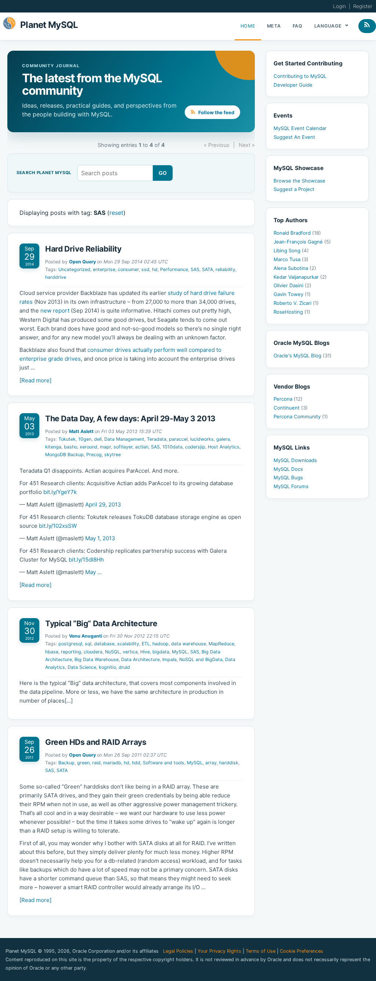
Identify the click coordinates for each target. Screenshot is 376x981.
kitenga (53, 447)
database (104, 643)
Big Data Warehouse (97, 659)
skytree (112, 454)
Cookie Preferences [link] (301, 951)
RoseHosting (292, 312)
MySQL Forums (291, 486)
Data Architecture (140, 659)
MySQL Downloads (295, 460)
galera (223, 439)
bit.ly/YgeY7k (60, 491)
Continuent (291, 408)
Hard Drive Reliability (83, 248)
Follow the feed (215, 112)
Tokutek (67, 439)
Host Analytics (223, 447)
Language (328, 26)
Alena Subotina (295, 268)
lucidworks (202, 439)
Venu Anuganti (85, 636)
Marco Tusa (291, 259)
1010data (172, 447)
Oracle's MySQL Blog (303, 355)
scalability (128, 643)
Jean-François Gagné (302, 242)
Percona (288, 399)
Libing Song (291, 250)
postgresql (70, 643)
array (211, 762)
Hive (145, 651)
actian (141, 447)
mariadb (112, 762)
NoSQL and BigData (201, 659)
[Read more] (35, 380)
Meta (274, 26)
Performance (174, 269)
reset (116, 212)
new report (54, 310)
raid (96, 762)
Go (163, 173)
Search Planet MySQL (44, 173)
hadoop (160, 643)
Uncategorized (74, 269)
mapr (105, 447)
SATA (207, 269)
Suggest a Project (294, 189)
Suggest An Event (294, 137)
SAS (195, 269)
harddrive (55, 277)
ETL (146, 643)
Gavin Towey (292, 294)
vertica (130, 651)
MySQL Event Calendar (300, 128)
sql (88, 643)
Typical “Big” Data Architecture (101, 623)
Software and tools (163, 762)
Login (339, 6)
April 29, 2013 (103, 504)
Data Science (82, 667)
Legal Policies (178, 951)
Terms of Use (260, 951)
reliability (225, 269)
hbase (51, 651)
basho (70, 447)
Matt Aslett (81, 431)
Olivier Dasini (292, 285)
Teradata (156, 439)
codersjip (195, 447)
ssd (145, 269)
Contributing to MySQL (300, 76)
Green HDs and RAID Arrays (96, 742)
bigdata (160, 651)
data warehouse (188, 643)
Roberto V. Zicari (296, 303)
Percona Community (301, 416)
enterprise (104, 269)
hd (155, 269)
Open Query (82, 261)
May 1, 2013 (100, 538)
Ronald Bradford (297, 233)
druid (124, 667)
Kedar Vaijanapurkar (300, 277)
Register (362, 6)
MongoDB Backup (64, 454)
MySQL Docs (288, 469)
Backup (66, 762)
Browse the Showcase (299, 181)
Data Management (124, 439)
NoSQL (112, 651)
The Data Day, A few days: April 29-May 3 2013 (130, 418)
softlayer (123, 447)
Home (248, 26)
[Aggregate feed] (367, 26)
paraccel (178, 439)
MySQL (180, 651)
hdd (136, 762)
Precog (94, 454)
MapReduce (221, 643)
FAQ (298, 26)
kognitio (107, 667)
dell (98, 439)
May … (93, 572)
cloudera (93, 651)
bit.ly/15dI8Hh (86, 559)
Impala (169, 659)
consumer (128, 269)
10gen (84, 439)
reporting (71, 651)
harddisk (228, 762)
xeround (88, 447)
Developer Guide (293, 85)
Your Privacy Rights (219, 951)
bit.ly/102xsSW (58, 525)
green (83, 762)
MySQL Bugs (288, 477)
